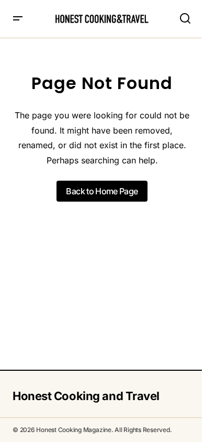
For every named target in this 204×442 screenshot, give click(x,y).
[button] (17, 19)
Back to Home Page (102, 191)
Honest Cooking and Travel (86, 396)
